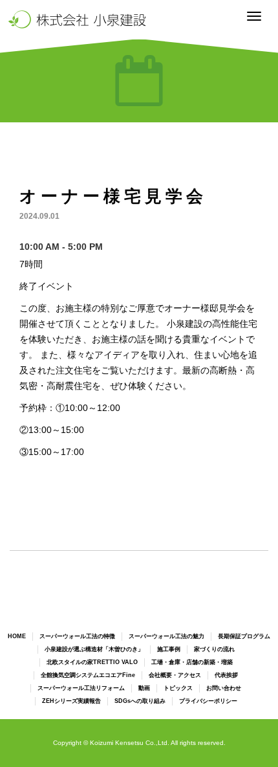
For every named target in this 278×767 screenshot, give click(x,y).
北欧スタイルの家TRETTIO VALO (92, 662)
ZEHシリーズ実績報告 (71, 701)
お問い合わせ (223, 688)
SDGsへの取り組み (140, 701)
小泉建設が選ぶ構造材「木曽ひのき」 (94, 649)
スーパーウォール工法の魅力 (166, 636)
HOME (17, 636)
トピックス (178, 688)
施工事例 (168, 649)
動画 (144, 688)
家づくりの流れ (214, 649)
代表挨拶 (226, 675)
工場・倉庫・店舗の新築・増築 (192, 662)
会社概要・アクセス (175, 675)
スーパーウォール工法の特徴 (77, 636)
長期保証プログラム (244, 636)
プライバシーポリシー (208, 701)
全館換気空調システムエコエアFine (88, 675)
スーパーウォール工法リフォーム (81, 688)
